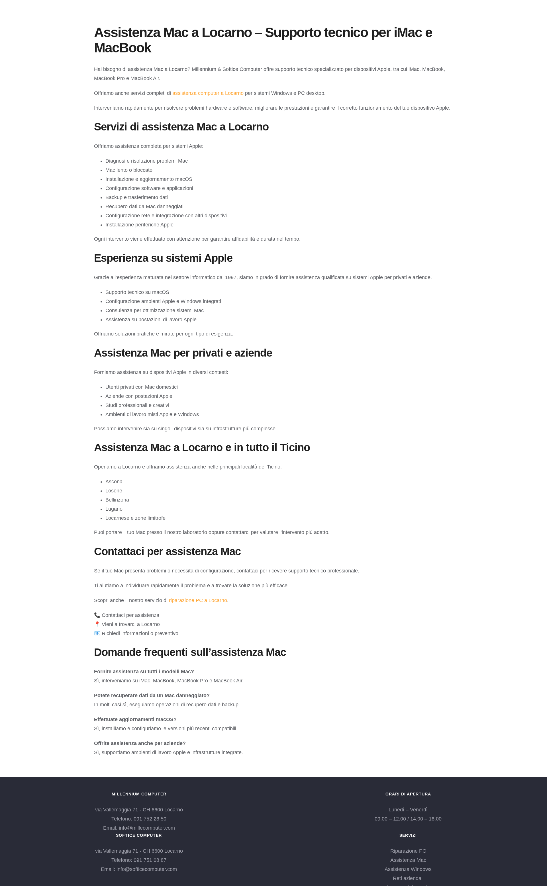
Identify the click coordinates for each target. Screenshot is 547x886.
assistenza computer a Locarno (208, 93)
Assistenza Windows (408, 869)
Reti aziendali (408, 878)
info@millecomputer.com (147, 828)
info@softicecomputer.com (147, 869)
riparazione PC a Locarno (198, 600)
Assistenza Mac (408, 860)
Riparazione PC (408, 851)
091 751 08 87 (150, 860)
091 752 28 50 (150, 819)
